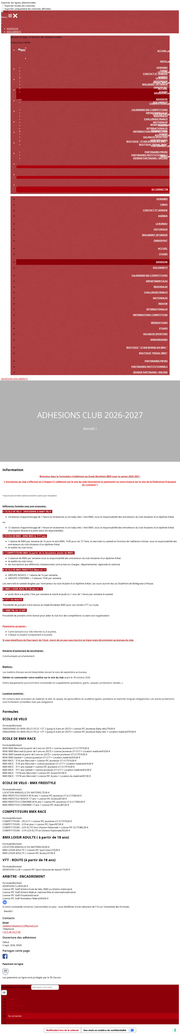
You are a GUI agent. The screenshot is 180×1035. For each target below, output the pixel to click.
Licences (11, 1002)
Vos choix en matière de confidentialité (104, 1030)
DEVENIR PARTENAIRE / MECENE (150, 158)
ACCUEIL (162, 88)
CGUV (10, 1008)
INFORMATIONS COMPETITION (150, 314)
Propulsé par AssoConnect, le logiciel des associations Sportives (40, 1022)
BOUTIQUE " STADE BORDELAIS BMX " (146, 141)
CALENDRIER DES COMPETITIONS (149, 109)
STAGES (163, 254)
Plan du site (13, 999)
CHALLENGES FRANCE (155, 119)
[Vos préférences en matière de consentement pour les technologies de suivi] (175, 1030)
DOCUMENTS (14, 31)
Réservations (159, 130)
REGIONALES (160, 116)
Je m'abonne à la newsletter (16, 987)
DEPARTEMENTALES (156, 281)
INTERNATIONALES (156, 128)
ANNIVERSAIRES (158, 339)
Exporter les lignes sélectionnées (18, 2)
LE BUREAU (161, 78)
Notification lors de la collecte (62, 1030)
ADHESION (12, 28)
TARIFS (163, 204)
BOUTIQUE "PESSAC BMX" (153, 353)
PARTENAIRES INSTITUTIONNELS (149, 155)
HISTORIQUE (160, 229)
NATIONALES (160, 122)
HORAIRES (162, 67)
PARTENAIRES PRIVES (156, 152)
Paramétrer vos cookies (19, 1011)
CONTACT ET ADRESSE (155, 73)
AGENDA (162, 215)
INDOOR (162, 303)
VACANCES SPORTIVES (155, 137)
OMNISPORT (160, 240)
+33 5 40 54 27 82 (12, 932)
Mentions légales (16, 1005)
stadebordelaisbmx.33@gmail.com (20, 925)
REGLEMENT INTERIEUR (154, 84)
